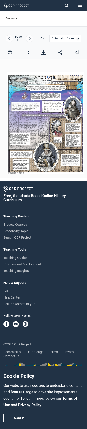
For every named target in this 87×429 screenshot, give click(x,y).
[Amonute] (43, 121)
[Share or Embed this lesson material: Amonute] (60, 52)
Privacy (68, 352)
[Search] (64, 5)
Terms (53, 352)
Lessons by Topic (15, 231)
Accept (20, 418)
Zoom (44, 38)
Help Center (11, 297)
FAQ (6, 291)
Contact (9, 356)
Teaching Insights (16, 271)
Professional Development (22, 264)
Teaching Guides (15, 258)
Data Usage (35, 352)
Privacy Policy (29, 405)
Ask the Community (17, 304)
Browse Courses (15, 224)
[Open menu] (80, 6)
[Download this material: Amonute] (43, 52)
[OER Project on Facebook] (6, 324)
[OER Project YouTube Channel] (16, 324)
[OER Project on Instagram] (25, 324)
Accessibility (12, 352)
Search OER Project (17, 237)
